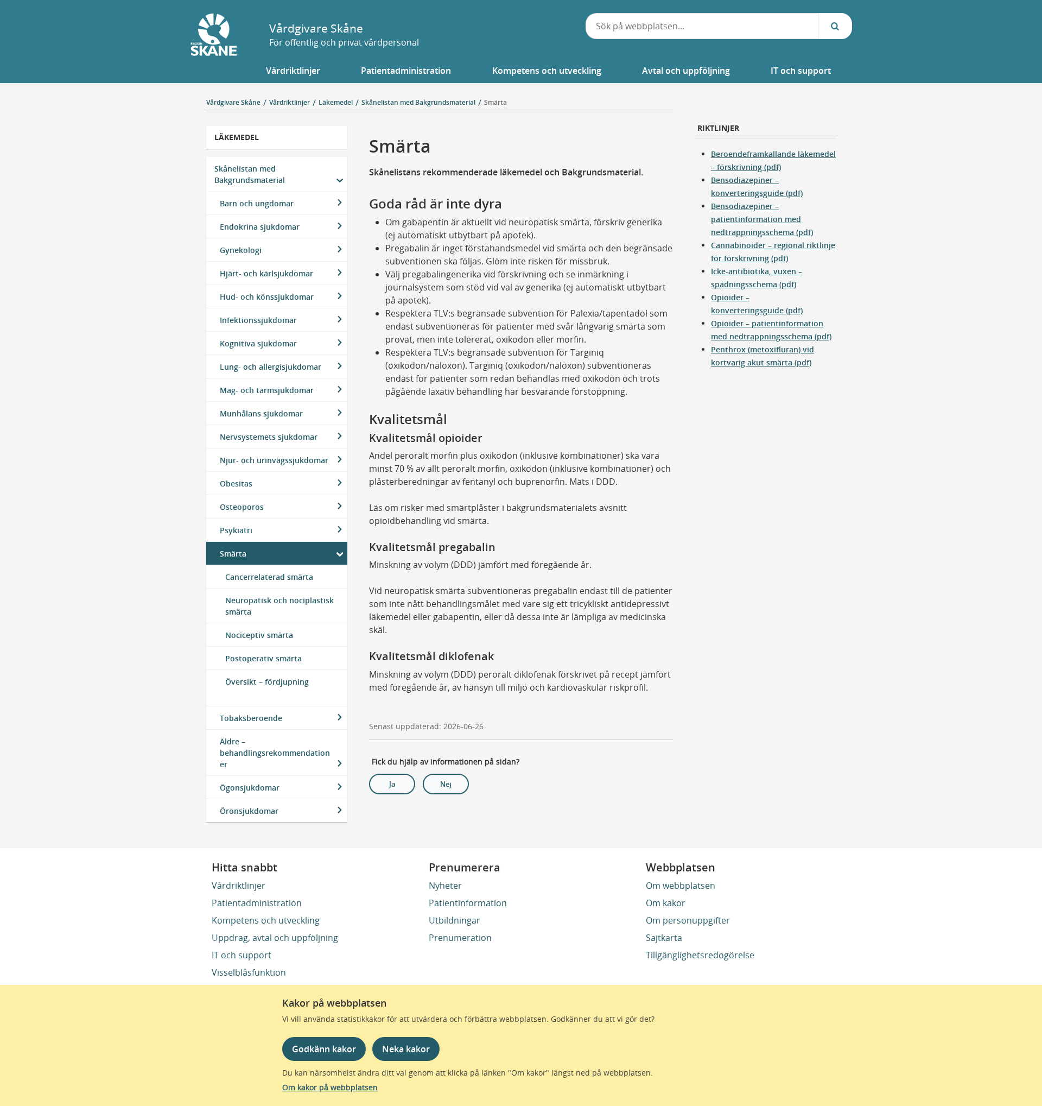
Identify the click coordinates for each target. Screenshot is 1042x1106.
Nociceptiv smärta (259, 635)
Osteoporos (242, 507)
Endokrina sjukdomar (260, 227)
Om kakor (665, 903)
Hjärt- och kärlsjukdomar (266, 273)
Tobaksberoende (251, 718)
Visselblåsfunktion (249, 972)
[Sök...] (835, 26)
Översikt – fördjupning (267, 682)
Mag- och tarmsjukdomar (267, 390)
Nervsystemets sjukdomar (268, 437)
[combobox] (702, 26)
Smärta (495, 102)
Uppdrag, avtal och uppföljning (275, 938)
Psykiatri (236, 530)
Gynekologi (241, 250)
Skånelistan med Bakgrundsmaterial (249, 174)
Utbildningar (454, 920)
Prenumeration (460, 938)
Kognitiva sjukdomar (258, 343)
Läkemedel (236, 137)
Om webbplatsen (680, 886)
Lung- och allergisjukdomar (270, 367)
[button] (293, 70)
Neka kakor (406, 1049)
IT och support (241, 955)
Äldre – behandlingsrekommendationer (275, 752)
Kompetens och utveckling (266, 920)
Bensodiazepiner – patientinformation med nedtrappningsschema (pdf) (762, 219)
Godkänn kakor (324, 1049)
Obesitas (236, 483)
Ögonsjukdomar (249, 787)
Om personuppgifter (688, 920)
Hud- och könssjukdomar (267, 297)
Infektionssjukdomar (258, 320)
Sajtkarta (664, 938)
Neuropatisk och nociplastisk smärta (279, 606)
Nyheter (445, 886)
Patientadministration (257, 903)
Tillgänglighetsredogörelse (700, 955)
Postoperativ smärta (263, 658)
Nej (446, 784)
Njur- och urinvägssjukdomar (274, 460)
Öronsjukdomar (249, 811)
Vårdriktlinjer (238, 886)
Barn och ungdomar (257, 203)
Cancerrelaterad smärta (269, 577)
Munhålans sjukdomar (261, 413)
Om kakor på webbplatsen (330, 1087)
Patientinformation (468, 903)
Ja (392, 784)
